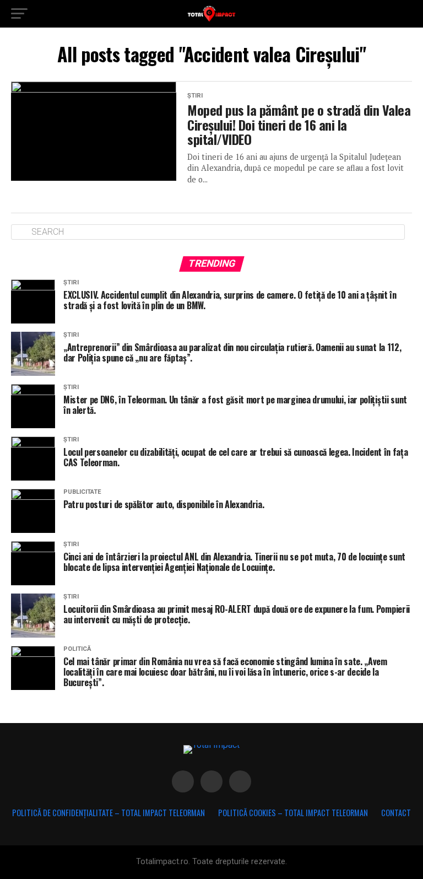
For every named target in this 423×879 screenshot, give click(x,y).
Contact (396, 812)
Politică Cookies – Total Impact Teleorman (293, 812)
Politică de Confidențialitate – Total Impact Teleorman (108, 812)
